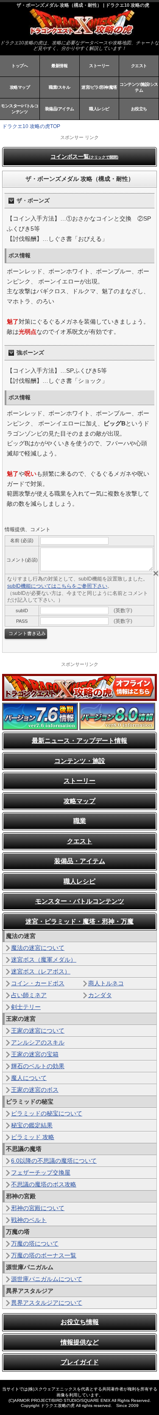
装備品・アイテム (79, 860)
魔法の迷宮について (37, 947)
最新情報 (59, 65)
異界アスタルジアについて (46, 1302)
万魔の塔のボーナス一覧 (43, 1255)
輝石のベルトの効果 (37, 1066)
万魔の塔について (35, 1243)
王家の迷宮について (37, 1030)
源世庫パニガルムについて (46, 1279)
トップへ (19, 65)
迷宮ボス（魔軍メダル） (43, 959)
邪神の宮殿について (37, 1208)
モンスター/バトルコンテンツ (19, 109)
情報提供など (80, 1342)
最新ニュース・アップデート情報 (79, 740)
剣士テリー (26, 1006)
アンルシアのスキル (37, 1042)
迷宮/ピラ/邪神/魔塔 (99, 87)
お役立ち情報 (80, 1321)
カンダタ (100, 995)
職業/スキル (59, 87)
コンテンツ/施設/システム (139, 87)
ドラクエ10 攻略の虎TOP (31, 126)
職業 (79, 820)
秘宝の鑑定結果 (32, 1125)
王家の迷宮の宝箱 (35, 1054)
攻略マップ (20, 87)
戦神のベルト (29, 1219)
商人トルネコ (106, 983)
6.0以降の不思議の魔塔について (54, 1160)
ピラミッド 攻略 (32, 1137)
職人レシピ (99, 108)
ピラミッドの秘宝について (46, 1113)
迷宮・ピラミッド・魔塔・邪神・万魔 (79, 921)
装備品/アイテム (59, 108)
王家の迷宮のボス (35, 1089)
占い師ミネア (29, 995)
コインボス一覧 (84, 156)
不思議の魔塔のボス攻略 (43, 1184)
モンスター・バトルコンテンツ (79, 901)
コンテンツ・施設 (79, 760)
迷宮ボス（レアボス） (40, 971)
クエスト (139, 65)
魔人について (29, 1077)
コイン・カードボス (37, 983)
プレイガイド (80, 1362)
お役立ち (139, 108)
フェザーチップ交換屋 (40, 1172)
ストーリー (99, 65)
